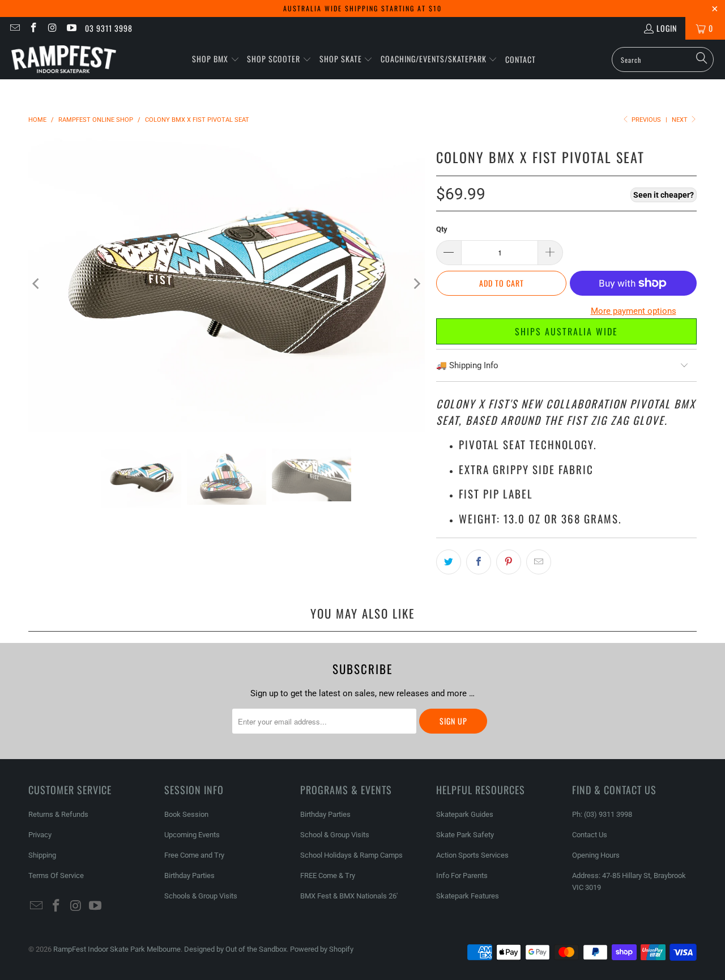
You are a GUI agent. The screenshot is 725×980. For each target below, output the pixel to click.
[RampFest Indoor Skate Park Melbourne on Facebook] (33, 28)
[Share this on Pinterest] (508, 561)
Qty (441, 229)
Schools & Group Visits (200, 896)
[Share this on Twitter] (448, 561)
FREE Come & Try (327, 875)
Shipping (42, 855)
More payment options (633, 311)
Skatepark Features (467, 896)
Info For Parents (462, 875)
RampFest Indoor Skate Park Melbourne (117, 949)
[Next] (416, 284)
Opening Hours (596, 855)
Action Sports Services (472, 855)
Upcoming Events (192, 834)
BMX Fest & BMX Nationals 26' (349, 896)
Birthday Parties (189, 875)
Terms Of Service (56, 875)
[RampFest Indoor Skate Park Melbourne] (63, 59)
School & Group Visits (334, 834)
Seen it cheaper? (663, 194)
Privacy (40, 834)
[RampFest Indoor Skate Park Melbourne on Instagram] (52, 28)
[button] (216, 59)
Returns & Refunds (58, 814)
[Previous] (37, 284)
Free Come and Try (194, 855)
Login (666, 28)
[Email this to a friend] (538, 561)
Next (680, 119)
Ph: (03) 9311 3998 (602, 814)
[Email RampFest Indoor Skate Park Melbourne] (14, 28)
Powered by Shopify (321, 949)
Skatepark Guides (464, 814)
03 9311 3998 (109, 28)
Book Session (186, 814)
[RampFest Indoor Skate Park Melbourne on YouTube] (71, 28)
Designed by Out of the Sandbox (235, 949)
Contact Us (589, 834)
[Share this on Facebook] (478, 561)
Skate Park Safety (465, 834)
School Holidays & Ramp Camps (351, 855)
